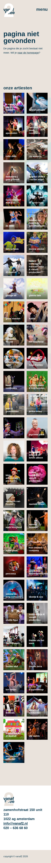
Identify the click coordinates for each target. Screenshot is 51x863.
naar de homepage (28, 52)
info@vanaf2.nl (15, 823)
